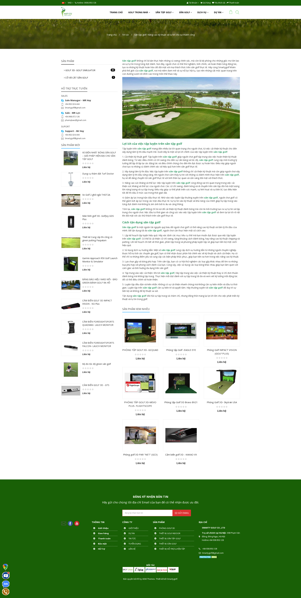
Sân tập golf (129, 227)
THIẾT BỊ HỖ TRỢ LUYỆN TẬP (172, 548)
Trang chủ (111, 34)
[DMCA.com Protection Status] (208, 556)
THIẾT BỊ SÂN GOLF (168, 543)
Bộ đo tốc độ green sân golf (96, 363)
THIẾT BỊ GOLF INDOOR (169, 533)
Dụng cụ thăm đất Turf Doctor (98, 173)
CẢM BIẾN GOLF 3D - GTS (95, 385)
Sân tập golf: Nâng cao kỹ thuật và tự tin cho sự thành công (164, 34)
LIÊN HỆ (131, 548)
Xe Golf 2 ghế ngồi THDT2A (96, 194)
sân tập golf (173, 144)
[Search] (237, 12)
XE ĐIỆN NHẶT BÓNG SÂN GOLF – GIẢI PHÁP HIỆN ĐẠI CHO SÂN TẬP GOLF (99, 156)
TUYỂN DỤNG (134, 543)
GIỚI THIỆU (133, 528)
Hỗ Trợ (101, 548)
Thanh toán (104, 538)
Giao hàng (103, 533)
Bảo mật (102, 543)
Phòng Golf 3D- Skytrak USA (222, 402)
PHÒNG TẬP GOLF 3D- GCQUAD (140, 349)
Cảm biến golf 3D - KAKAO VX (181, 454)
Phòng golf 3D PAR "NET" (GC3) (140, 454)
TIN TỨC (132, 538)
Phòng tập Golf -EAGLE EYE (181, 349)
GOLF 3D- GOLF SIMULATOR (89, 70)
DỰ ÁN (131, 533)
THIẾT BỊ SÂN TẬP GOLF (170, 538)
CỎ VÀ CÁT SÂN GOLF (89, 77)
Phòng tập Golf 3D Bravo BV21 (181, 402)
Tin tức (125, 34)
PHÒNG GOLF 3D (167, 528)
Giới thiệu (103, 528)
